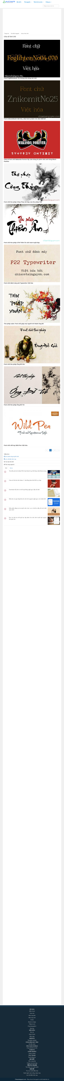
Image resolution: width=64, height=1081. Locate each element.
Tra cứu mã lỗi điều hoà (32, 1070)
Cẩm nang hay (32, 1061)
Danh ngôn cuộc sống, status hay (32, 1073)
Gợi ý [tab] (11, 468)
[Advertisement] (32, 20)
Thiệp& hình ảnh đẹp (32, 1063)
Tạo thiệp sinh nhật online (32, 1067)
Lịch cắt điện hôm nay (10, 459)
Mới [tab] (6, 468)
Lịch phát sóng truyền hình (12, 456)
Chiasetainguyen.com (20, 1079)
